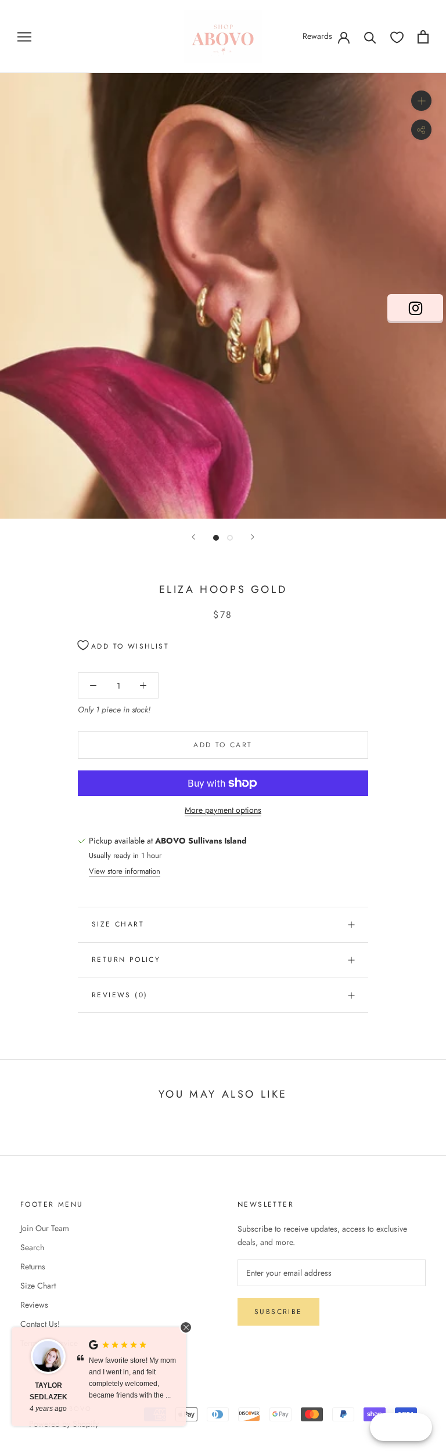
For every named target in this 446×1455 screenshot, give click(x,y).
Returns (32, 1266)
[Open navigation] (24, 36)
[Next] (252, 537)
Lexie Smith (49, 1385)
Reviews (34, 1305)
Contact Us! (40, 1324)
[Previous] (193, 537)
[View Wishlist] (397, 37)
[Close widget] (185, 1327)
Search (32, 1247)
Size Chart (118, 924)
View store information (124, 871)
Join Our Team (44, 1228)
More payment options (223, 810)
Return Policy (126, 959)
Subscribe (278, 1311)
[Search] (370, 37)
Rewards (317, 36)
